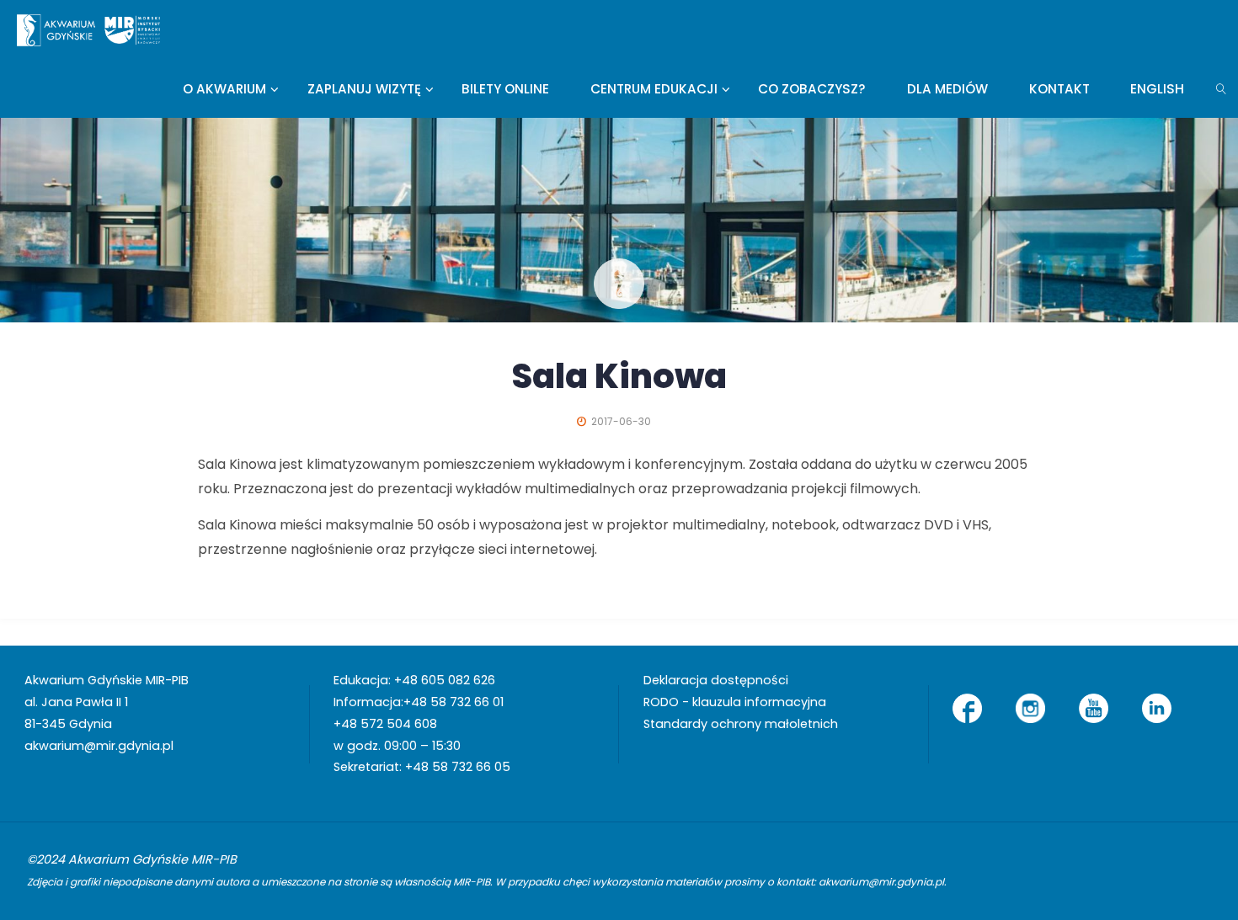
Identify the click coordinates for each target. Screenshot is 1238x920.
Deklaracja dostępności (715, 680)
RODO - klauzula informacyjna (734, 702)
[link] (1221, 88)
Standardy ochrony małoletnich (740, 723)
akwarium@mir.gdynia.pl (98, 745)
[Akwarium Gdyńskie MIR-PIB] (88, 29)
